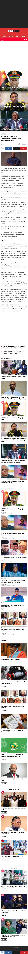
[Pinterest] (24, 952)
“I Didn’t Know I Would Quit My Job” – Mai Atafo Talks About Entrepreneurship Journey (13, 398)
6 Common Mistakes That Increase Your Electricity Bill (12, 731)
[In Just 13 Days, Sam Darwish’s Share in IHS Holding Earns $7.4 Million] (14, 877)
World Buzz (16, 479)
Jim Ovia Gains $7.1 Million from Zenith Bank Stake (13, 779)
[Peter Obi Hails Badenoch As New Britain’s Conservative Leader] (14, 472)
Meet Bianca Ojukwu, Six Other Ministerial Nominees (12, 630)
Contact (15, 949)
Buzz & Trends (11, 415)
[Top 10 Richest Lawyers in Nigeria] (14, 650)
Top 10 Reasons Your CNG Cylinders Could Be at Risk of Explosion (13, 682)
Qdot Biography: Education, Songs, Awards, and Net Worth (13, 833)
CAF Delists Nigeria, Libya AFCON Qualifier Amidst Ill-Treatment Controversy (13, 755)
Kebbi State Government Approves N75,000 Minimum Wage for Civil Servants (13, 581)
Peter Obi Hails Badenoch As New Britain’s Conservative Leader (12, 481)
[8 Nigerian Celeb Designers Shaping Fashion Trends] (14, 367)
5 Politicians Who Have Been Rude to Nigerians (14, 557)
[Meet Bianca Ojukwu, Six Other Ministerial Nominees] (14, 619)
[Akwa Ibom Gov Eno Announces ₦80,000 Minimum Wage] (14, 594)
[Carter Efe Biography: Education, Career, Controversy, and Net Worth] (14, 847)
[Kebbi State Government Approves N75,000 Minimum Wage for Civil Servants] (14, 570)
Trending (23, 36)
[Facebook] (8, 952)
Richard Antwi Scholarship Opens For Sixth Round (13, 808)
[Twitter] (16, 952)
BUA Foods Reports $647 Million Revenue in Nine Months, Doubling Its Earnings (13, 461)
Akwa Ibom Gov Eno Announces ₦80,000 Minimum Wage (12, 605)
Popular (11, 36)
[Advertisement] (14, 14)
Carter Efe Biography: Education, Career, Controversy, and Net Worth (12, 857)
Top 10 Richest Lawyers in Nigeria (10, 659)
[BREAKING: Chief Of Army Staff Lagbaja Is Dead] (14, 81)
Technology (17, 436)
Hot (17, 36)
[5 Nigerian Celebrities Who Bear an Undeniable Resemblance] (14, 901)
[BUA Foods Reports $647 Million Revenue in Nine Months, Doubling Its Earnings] (14, 121)
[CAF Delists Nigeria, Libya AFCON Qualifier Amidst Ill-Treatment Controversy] (14, 745)
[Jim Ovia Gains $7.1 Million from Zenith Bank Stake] (14, 770)
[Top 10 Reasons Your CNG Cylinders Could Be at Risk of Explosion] (14, 673)
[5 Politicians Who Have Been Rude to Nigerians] (14, 547)
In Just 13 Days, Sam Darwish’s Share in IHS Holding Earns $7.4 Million (13, 887)
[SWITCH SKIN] (24, 39)
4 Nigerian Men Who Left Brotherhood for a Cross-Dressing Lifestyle (13, 935)
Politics (19, 415)
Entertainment (18, 374)
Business (10, 374)
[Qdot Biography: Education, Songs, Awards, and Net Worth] (14, 823)
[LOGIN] (26, 39)
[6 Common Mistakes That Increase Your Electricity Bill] (14, 721)
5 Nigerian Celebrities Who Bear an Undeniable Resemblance (14, 911)
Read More (4, 662)
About (12, 949)
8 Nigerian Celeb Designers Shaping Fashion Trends (13, 377)
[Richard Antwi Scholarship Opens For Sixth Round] (14, 799)
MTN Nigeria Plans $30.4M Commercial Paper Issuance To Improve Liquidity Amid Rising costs (14, 440)
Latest (4, 36)
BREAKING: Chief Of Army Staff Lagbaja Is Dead (13, 418)
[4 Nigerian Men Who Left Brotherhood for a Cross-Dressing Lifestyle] (14, 926)
